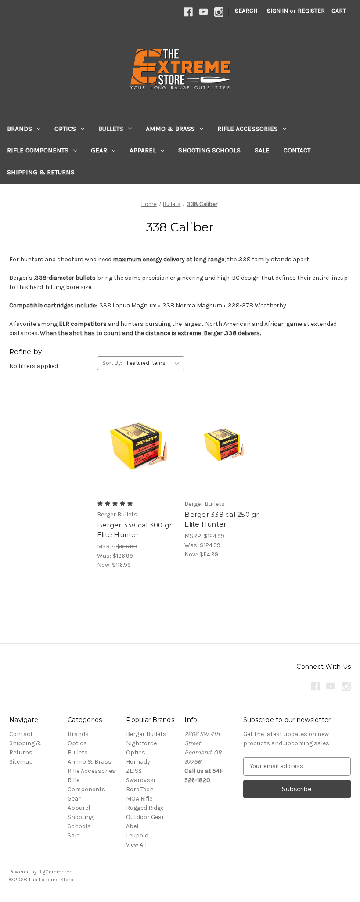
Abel (132, 826)
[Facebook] (188, 12)
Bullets (110, 129)
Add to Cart (136, 458)
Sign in (277, 10)
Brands (19, 129)
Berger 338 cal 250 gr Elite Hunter (221, 519)
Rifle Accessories (247, 129)
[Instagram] (218, 12)
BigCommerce (55, 872)
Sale (262, 150)
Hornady (138, 761)
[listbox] (155, 363)
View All (136, 844)
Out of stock (223, 458)
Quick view (135, 427)
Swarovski (140, 780)
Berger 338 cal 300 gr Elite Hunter (134, 530)
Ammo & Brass (170, 129)
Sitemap (21, 761)
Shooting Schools (209, 150)
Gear (99, 150)
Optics (65, 129)
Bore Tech (140, 789)
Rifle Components (37, 150)
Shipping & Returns (41, 172)
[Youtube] (203, 12)
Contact (297, 150)
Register (311, 10)
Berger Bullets (146, 734)
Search (246, 10)
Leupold (137, 835)
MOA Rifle (139, 798)
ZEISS (134, 771)
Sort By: (112, 363)
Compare (133, 443)
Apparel (143, 150)
